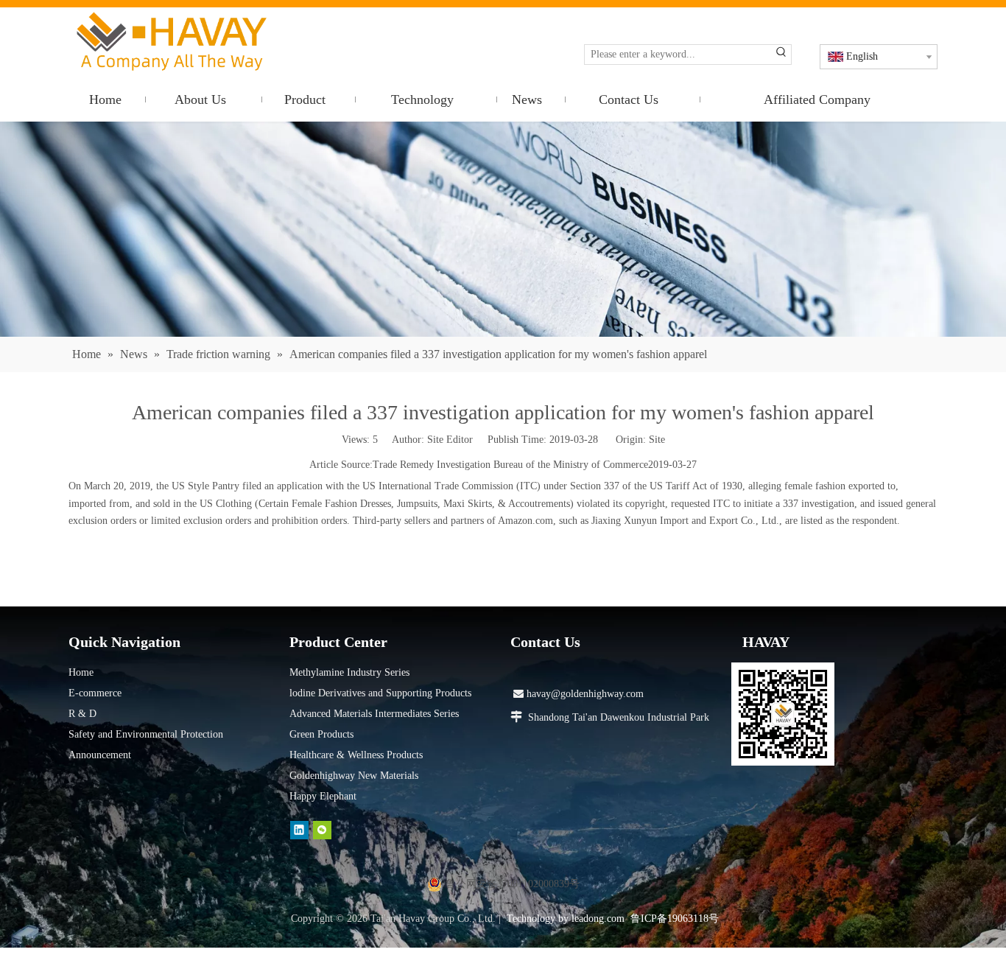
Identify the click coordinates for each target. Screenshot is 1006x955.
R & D (82, 713)
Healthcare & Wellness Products (356, 754)
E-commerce (95, 693)
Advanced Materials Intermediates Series (374, 713)
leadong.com (598, 918)
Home (81, 672)
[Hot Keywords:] (781, 54)
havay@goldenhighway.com (578, 693)
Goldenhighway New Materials (353, 775)
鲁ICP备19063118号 (674, 918)
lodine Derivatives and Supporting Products (380, 693)
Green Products (321, 734)
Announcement (99, 754)
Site (657, 439)
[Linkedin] (299, 830)
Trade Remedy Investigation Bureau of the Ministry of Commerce (510, 464)
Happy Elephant (322, 796)
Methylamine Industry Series (349, 672)
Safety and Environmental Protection (145, 734)
